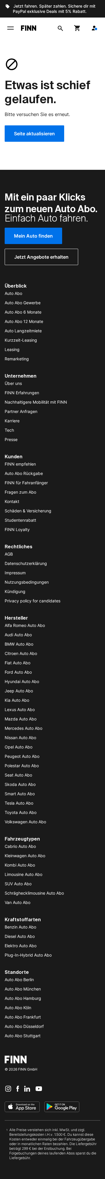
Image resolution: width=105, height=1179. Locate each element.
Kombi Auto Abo (20, 864)
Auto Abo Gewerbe (23, 302)
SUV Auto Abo (18, 883)
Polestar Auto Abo (22, 765)
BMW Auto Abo (19, 644)
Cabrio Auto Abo (20, 846)
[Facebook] (17, 1088)
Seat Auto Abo (18, 774)
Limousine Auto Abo (23, 874)
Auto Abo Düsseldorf (24, 1026)
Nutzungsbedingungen (27, 582)
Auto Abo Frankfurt (23, 1016)
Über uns (13, 383)
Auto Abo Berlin (19, 979)
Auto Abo (13, 293)
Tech (9, 430)
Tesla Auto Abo (19, 803)
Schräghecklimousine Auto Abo (34, 893)
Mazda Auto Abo (20, 718)
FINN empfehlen (20, 463)
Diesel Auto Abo (20, 936)
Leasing (12, 349)
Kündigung (15, 591)
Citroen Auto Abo (21, 653)
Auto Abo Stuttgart (23, 1035)
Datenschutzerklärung (26, 563)
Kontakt (12, 501)
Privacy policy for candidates (32, 600)
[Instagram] (8, 1088)
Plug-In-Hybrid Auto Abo (28, 954)
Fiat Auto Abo (17, 662)
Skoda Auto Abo (20, 784)
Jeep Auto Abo (19, 690)
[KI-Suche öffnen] (60, 28)
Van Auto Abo (17, 902)
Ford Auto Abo (18, 672)
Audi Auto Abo (18, 634)
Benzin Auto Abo (20, 926)
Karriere (12, 420)
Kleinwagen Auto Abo (25, 855)
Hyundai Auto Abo (22, 681)
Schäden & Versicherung (28, 510)
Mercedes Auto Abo (23, 728)
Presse (11, 439)
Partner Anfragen (21, 411)
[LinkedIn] (27, 1088)
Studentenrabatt (20, 520)
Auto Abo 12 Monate (24, 321)
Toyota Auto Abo (20, 812)
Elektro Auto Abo (20, 945)
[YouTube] (38, 1088)
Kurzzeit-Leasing (21, 340)
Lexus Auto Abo (20, 709)
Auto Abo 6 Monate (23, 312)
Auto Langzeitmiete (23, 330)
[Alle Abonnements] (94, 28)
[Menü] (10, 28)
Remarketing (17, 358)
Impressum (15, 572)
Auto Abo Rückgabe (24, 473)
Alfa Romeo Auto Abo (25, 625)
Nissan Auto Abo (20, 737)
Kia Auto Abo (17, 700)
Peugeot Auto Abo (22, 756)
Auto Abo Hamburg (23, 998)
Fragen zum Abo (20, 492)
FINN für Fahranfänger (26, 482)
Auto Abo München (23, 988)
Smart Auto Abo (20, 793)
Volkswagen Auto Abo (25, 821)
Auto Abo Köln (18, 1007)
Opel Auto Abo (18, 746)
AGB (9, 554)
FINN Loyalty (17, 529)
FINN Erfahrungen (22, 392)
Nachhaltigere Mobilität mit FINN (36, 402)
